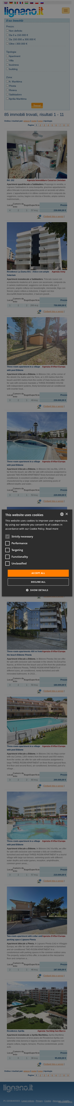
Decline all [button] (38, 582)
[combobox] (62, 514)
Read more (52, 528)
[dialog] (37, 552)
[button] (37, 590)
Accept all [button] (38, 573)
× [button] (66, 514)
